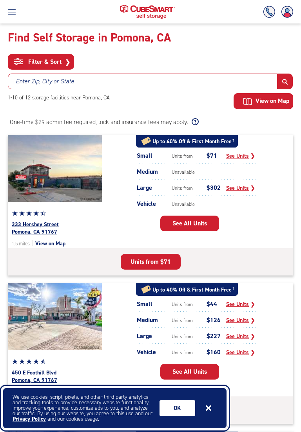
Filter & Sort (48, 62)
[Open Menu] (12, 12)
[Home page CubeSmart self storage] (147, 7)
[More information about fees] (194, 122)
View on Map (50, 243)
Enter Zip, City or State (45, 81)
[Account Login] (285, 12)
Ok (177, 408)
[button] (285, 81)
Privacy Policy (29, 419)
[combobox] (142, 81)
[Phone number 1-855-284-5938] (270, 12)
